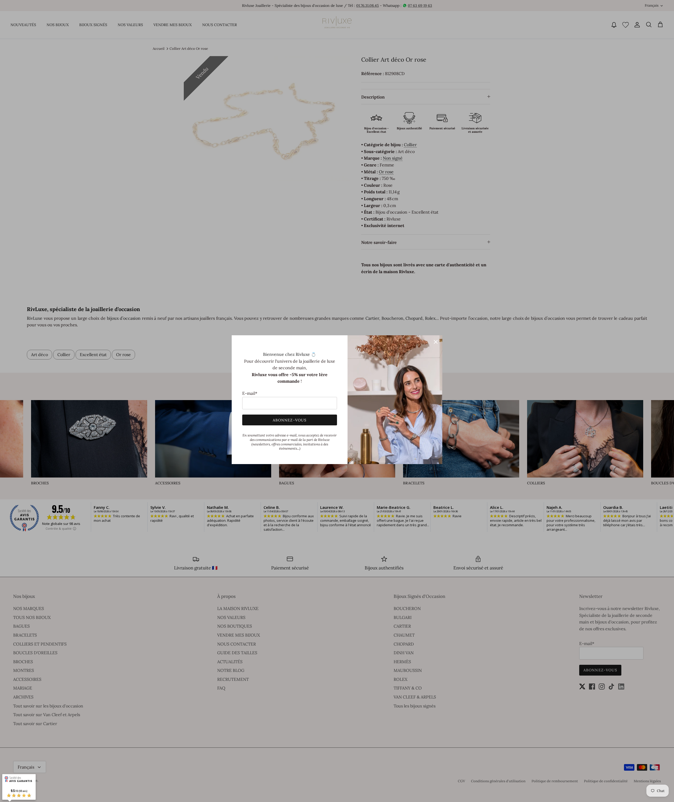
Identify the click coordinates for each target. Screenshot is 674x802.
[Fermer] (436, 342)
